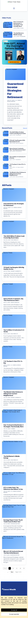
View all (25, 128)
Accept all (14, 610)
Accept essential (14, 614)
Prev (5, 568)
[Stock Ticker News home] (14, 3)
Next (12, 572)
